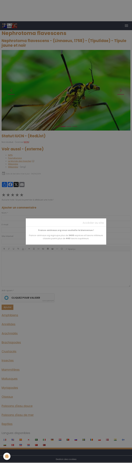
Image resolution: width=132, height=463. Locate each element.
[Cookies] (6, 456)
